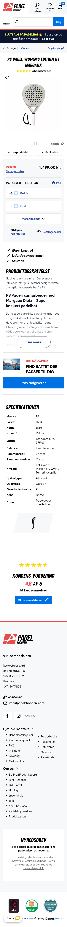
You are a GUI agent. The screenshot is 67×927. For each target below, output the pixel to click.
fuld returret (18, 233)
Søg (58, 22)
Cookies (30, 715)
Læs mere (34, 342)
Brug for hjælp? (56, 48)
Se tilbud (48, 38)
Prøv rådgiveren (33, 383)
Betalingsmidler (52, 231)
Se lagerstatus (15, 171)
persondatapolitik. (33, 868)
